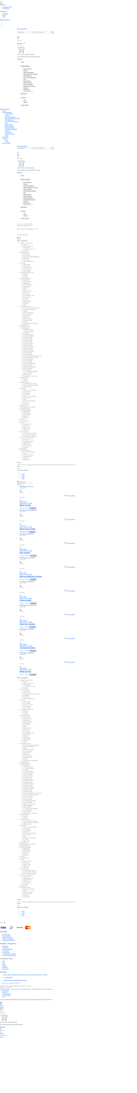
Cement (25, 70)
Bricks (4, 15)
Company (23, 97)
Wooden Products (28, 91)
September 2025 (7, 7)
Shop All (19, 59)
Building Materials (25, 66)
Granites (30, 503)
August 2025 (6, 8)
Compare (33, 508)
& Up (23, 474)
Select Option (23, 501)
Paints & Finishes (27, 82)
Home (22, 62)
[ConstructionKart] (5, 19)
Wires (6, 135)
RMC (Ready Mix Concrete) (30, 74)
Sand (4, 16)
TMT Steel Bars (27, 75)
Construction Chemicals (29, 86)
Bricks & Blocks (27, 69)
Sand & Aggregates (28, 72)
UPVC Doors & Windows (29, 77)
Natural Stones (27, 81)
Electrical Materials (28, 84)
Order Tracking (25, 105)
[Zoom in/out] (0, 1035)
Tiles (24, 79)
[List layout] (27, 481)
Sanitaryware (26, 89)
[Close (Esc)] (5, 1035)
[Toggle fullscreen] (2, 1035)
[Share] (3, 1035)
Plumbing (25, 88)
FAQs (24, 100)
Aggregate (5, 13)
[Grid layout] (26, 481)
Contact (25, 102)
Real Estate (24, 93)
